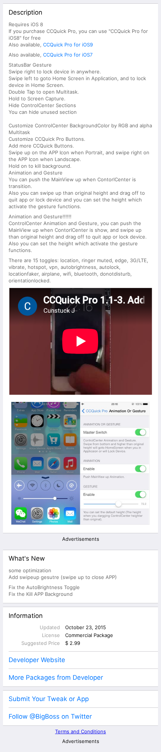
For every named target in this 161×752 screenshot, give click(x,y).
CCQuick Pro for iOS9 (68, 45)
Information (26, 615)
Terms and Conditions (80, 731)
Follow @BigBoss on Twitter (50, 716)
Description (25, 12)
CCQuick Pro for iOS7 (67, 55)
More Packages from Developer (56, 677)
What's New (27, 558)
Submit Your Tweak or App (49, 699)
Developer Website (37, 660)
